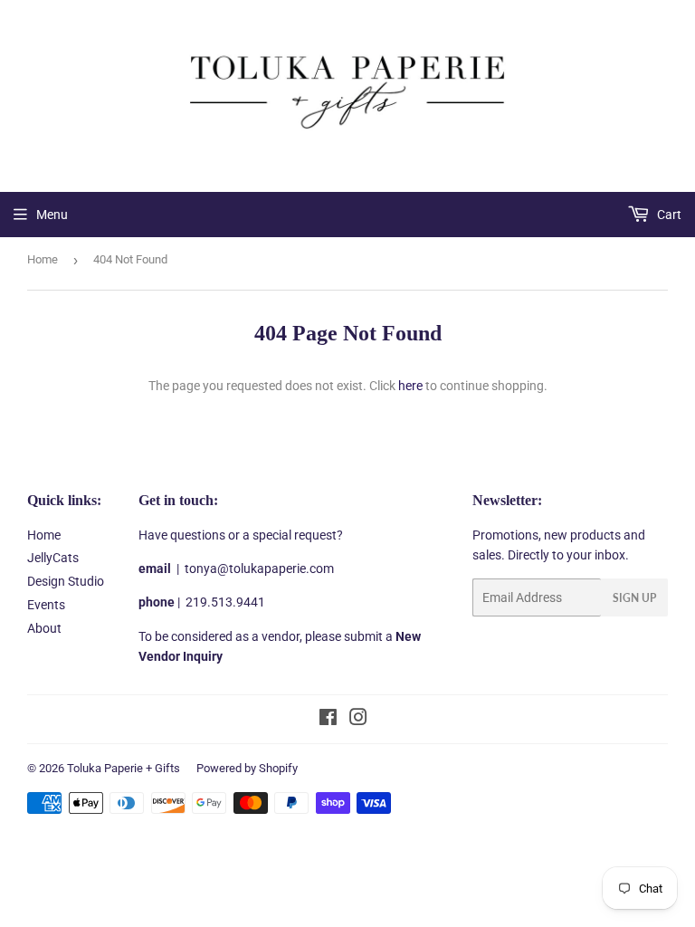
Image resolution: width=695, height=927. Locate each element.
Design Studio (65, 581)
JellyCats (53, 557)
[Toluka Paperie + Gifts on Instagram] (358, 719)
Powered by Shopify (247, 768)
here (410, 385)
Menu (52, 214)
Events (46, 604)
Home (42, 259)
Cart (667, 214)
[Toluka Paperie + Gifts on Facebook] (328, 719)
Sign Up (634, 598)
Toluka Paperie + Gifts (123, 768)
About (44, 628)
